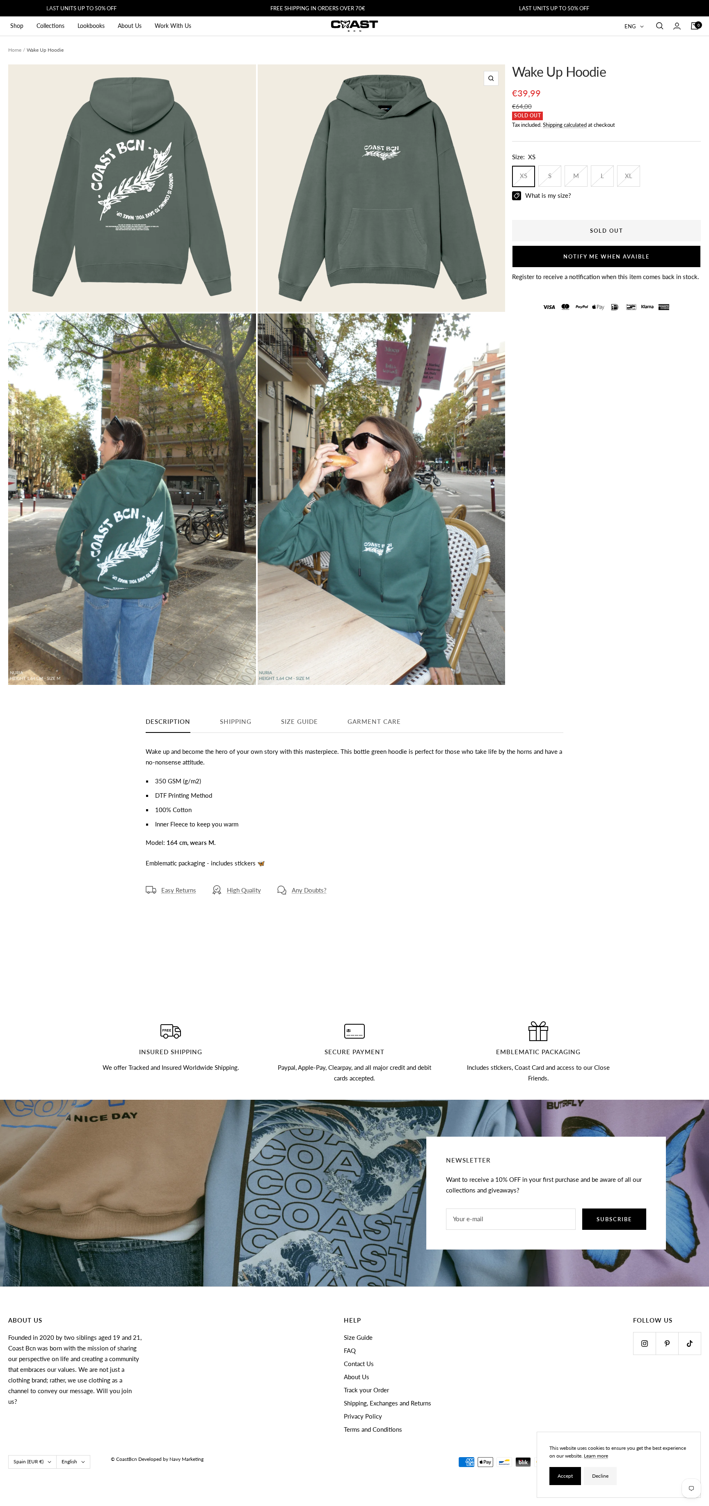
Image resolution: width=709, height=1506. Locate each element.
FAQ (350, 1350)
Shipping (236, 721)
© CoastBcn (124, 1459)
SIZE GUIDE (299, 721)
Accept (565, 1476)
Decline (600, 1476)
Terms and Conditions (373, 1429)
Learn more (596, 1456)
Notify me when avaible (606, 256)
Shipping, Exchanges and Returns (387, 1403)
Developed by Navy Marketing (171, 1459)
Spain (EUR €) (28, 1461)
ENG (630, 26)
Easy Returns (178, 890)
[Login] (677, 26)
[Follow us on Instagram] (644, 1343)
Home (14, 50)
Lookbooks (91, 25)
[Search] (659, 26)
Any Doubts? (309, 890)
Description (168, 721)
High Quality (244, 890)
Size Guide (358, 1337)
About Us (130, 25)
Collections (50, 25)
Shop (16, 25)
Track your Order (366, 1390)
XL (628, 176)
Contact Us (359, 1363)
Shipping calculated (565, 124)
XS (523, 176)
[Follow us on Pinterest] (667, 1343)
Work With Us (173, 25)
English (69, 1461)
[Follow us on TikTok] (689, 1343)
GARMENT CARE (374, 721)
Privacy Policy (363, 1416)
